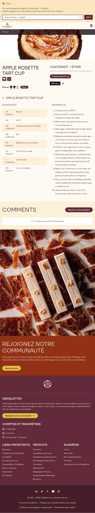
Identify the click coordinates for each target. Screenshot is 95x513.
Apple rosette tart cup (61, 76)
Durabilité (6, 457)
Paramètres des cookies (65, 507)
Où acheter (7, 475)
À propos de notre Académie (76, 464)
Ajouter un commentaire (79, 210)
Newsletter (7, 472)
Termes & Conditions (28, 503)
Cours (66, 449)
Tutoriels (68, 460)
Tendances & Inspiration (13, 453)
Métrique (55, 83)
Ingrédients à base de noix (45, 457)
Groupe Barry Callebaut (13, 464)
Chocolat (37, 449)
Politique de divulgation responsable (36, 507)
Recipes (5, 32)
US (63, 83)
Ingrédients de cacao (42, 453)
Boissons (37, 479)
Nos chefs (68, 453)
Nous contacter (9, 468)
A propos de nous (10, 460)
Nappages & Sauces (42, 472)
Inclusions (37, 464)
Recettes (6, 449)
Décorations (38, 468)
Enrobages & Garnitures (44, 460)
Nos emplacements (72, 457)
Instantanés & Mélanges (44, 475)
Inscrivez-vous (11, 368)
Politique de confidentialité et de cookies (58, 503)
